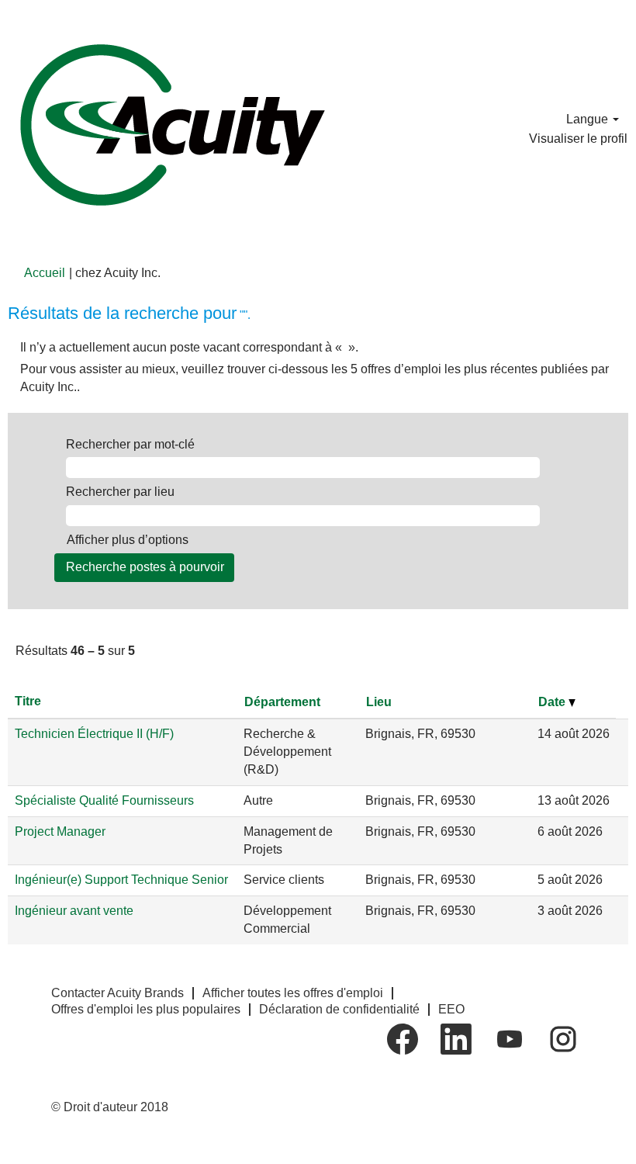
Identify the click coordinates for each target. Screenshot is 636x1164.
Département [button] (282, 701)
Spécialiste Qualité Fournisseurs (104, 800)
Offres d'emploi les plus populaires (145, 1009)
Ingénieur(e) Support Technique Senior (121, 879)
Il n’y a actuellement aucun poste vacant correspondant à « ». (189, 347)
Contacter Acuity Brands (117, 992)
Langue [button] (588, 119)
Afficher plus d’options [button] (127, 539)
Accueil (44, 272)
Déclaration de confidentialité (339, 1009)
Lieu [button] (379, 701)
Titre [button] (28, 701)
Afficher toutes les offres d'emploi (292, 992)
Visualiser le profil (578, 138)
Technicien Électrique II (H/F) (94, 733)
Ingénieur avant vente (74, 910)
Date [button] (553, 701)
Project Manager (60, 831)
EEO (451, 1009)
